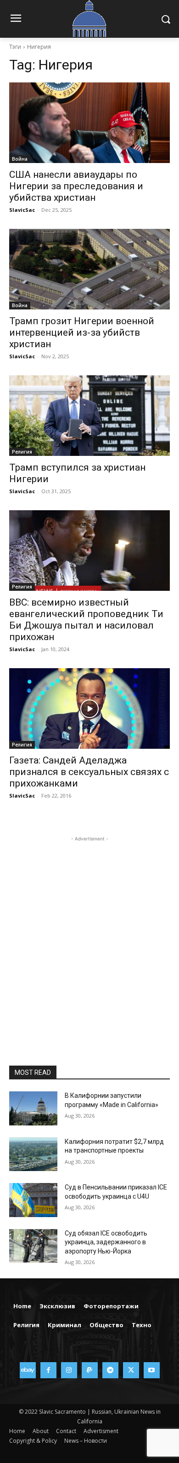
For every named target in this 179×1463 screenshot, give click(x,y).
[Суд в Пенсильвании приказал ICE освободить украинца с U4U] (33, 1200)
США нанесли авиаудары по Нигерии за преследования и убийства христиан (76, 186)
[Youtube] (152, 1370)
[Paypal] (90, 1370)
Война (20, 159)
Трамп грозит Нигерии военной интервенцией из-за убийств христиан (81, 332)
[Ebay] (28, 1370)
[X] (131, 1370)
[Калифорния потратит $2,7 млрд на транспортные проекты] (33, 1154)
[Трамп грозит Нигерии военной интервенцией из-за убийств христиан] (89, 269)
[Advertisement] (89, 933)
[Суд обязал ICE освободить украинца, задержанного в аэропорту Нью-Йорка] (33, 1246)
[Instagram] (69, 1370)
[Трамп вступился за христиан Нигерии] (89, 415)
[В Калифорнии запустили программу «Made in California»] (33, 1108)
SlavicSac (22, 209)
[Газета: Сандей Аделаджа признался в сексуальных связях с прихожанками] (89, 708)
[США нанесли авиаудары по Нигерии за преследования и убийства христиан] (89, 122)
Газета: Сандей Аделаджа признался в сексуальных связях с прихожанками (89, 772)
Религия (22, 452)
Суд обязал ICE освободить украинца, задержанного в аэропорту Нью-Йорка (106, 1242)
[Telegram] (110, 1370)
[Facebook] (48, 1370)
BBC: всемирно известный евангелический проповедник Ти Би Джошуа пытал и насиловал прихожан (86, 619)
